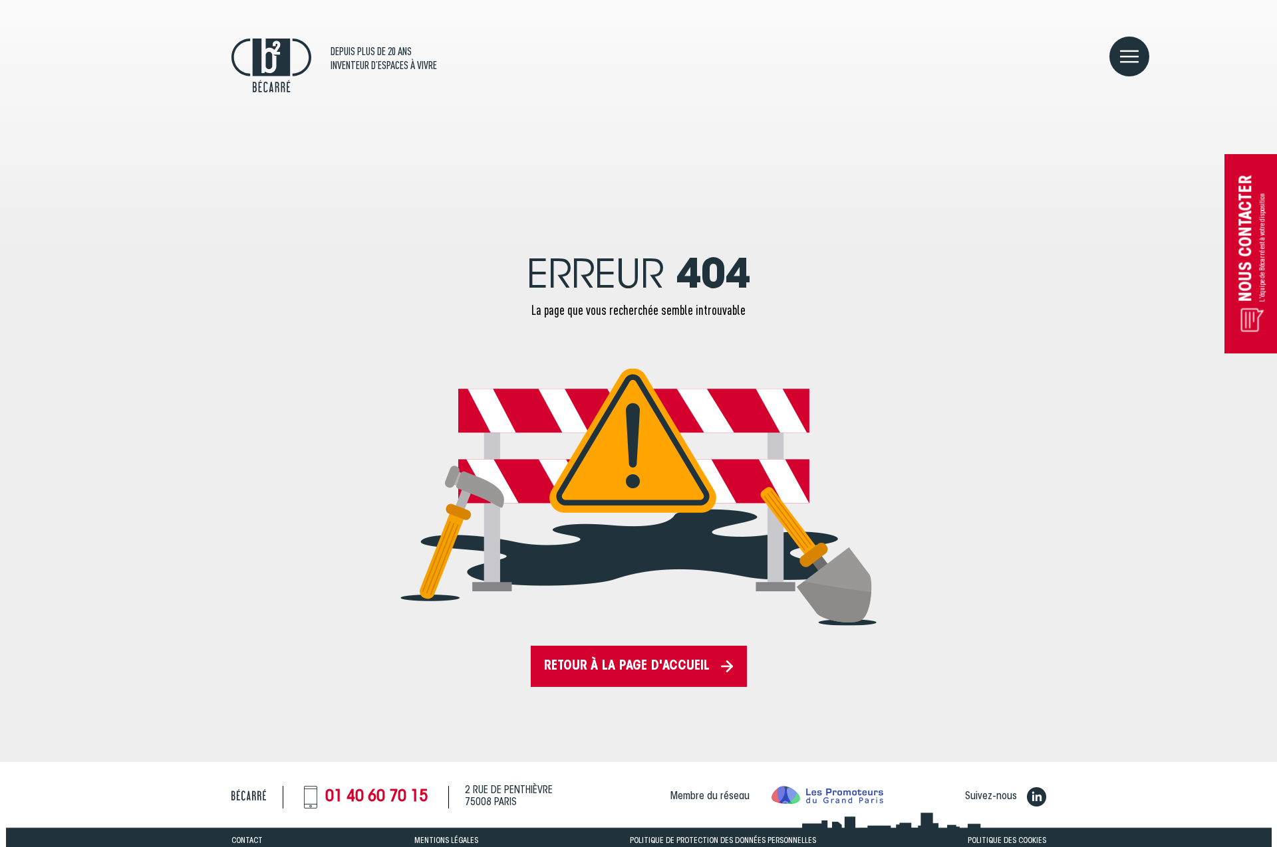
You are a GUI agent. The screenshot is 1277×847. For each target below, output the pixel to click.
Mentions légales (446, 841)
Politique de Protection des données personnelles (723, 841)
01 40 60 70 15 (376, 797)
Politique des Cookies (1007, 841)
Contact (247, 841)
